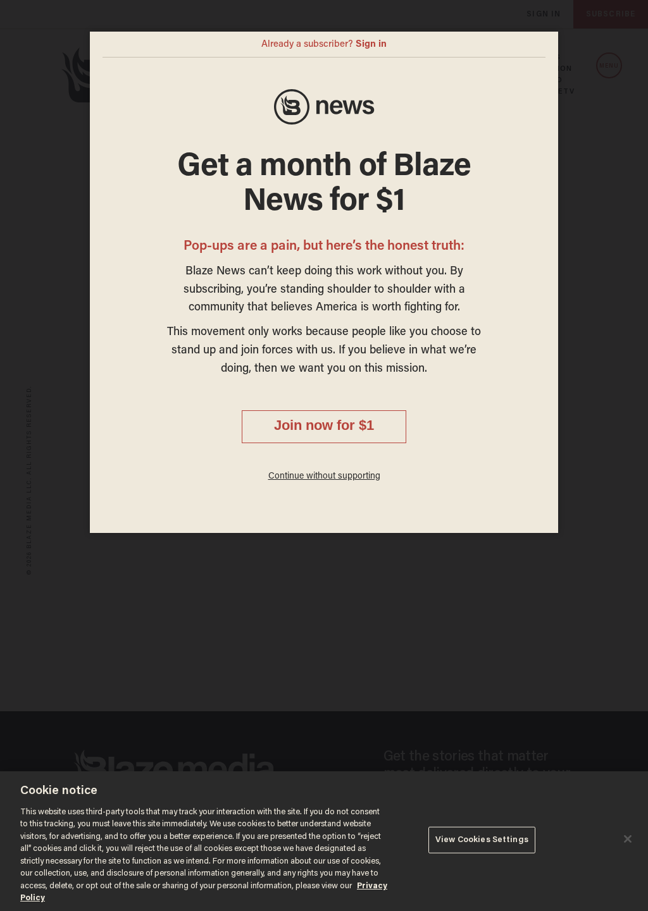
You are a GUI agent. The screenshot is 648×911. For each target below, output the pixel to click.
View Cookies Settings (481, 840)
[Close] (628, 839)
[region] (324, 841)
